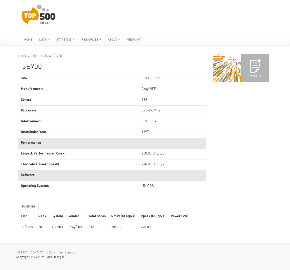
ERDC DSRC (39, 56)
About (113, 39)
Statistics (64, 39)
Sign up (70, 252)
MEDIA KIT (134, 39)
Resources (90, 39)
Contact (37, 252)
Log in (51, 252)
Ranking (28, 206)
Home (28, 39)
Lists (43, 39)
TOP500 (227, 68)
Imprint (21, 252)
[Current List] (255, 68)
